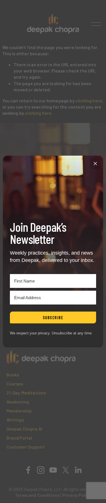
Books (13, 374)
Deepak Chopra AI (25, 428)
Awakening (18, 401)
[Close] (95, 163)
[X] (66, 470)
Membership (19, 410)
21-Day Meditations (26, 392)
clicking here (88, 100)
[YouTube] (53, 470)
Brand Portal (20, 437)
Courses (15, 383)
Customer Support (26, 446)
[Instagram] (41, 470)
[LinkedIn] (78, 470)
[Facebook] (28, 470)
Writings (15, 419)
